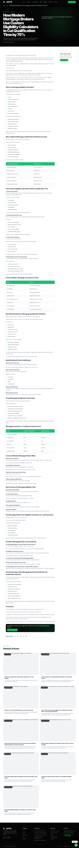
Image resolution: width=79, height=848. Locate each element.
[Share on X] (18, 636)
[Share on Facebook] (15, 636)
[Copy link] (26, 636)
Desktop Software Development (39, 840)
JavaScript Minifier (54, 836)
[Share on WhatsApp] (23, 636)
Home (24, 1)
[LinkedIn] (4, 838)
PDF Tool (52, 834)
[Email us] (9, 838)
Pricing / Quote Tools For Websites (40, 834)
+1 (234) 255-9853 (67, 835)
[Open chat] (76, 845)
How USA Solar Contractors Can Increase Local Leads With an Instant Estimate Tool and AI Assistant (20, 744)
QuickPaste (53, 838)
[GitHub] (7, 838)
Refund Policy (73, 846)
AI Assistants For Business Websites (40, 832)
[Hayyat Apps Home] (11, 828)
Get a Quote (71, 1)
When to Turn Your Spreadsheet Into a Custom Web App (18, 710)
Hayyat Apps (10, 577)
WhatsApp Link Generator (55, 830)
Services (28, 1)
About (41, 1)
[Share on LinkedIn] (20, 636)
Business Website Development (39, 830)
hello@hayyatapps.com (68, 834)
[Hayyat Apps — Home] (7, 2)
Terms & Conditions (66, 846)
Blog (45, 1)
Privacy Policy (59, 846)
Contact (55, 1)
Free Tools (50, 1)
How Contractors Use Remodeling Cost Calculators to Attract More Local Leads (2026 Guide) (57, 711)
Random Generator (54, 832)
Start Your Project (11, 629)
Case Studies (35, 1)
